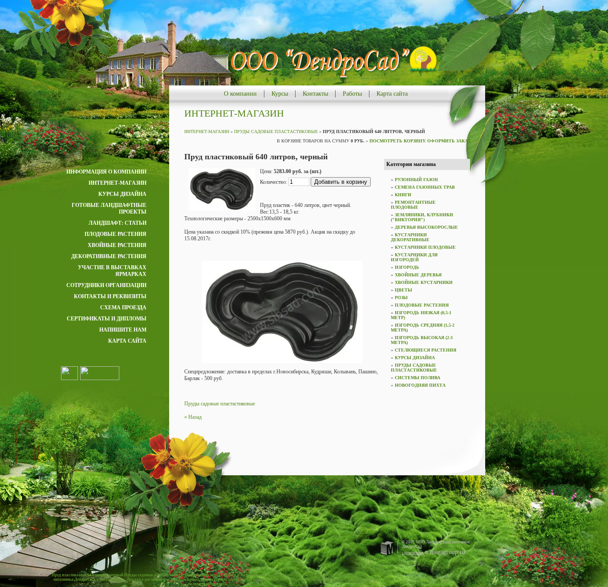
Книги (403, 194)
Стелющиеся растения (425, 350)
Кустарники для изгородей (414, 257)
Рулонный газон (416, 179)
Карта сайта (392, 93)
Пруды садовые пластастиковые (276, 131)
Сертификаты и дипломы (106, 319)
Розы (401, 297)
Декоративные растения (108, 256)
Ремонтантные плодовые (413, 205)
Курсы (280, 93)
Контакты (315, 93)
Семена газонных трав (425, 187)
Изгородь (407, 267)
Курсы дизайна (122, 194)
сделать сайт (412, 553)
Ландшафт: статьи (117, 223)
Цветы (403, 289)
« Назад (193, 417)
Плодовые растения (115, 234)
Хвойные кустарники (424, 282)
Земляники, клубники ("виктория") (422, 217)
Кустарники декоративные (410, 237)
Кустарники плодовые (425, 247)
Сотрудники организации (106, 285)
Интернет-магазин (117, 183)
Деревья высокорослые (426, 227)
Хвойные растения (117, 245)
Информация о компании (106, 172)
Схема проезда (123, 307)
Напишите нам (122, 330)
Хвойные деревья (418, 274)
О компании (240, 93)
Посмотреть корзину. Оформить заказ (419, 140)
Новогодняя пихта (420, 385)
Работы (352, 93)
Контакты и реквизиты (110, 296)
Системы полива (417, 377)
